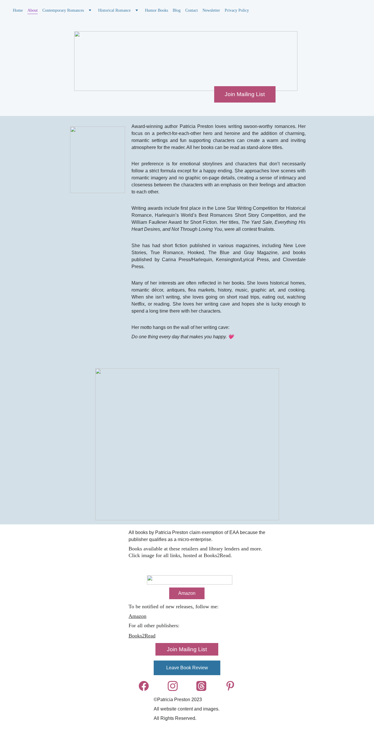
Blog (177, 10)
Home (18, 10)
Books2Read (142, 636)
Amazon (137, 616)
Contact (191, 10)
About (32, 10)
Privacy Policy (237, 10)
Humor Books (156, 10)
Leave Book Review (187, 667)
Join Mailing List (245, 94)
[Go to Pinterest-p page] (230, 686)
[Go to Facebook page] (147, 686)
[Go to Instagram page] (175, 686)
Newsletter (211, 10)
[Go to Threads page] (204, 686)
